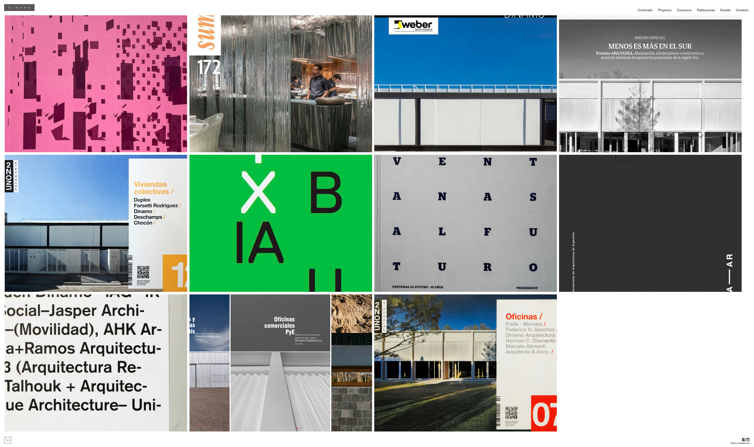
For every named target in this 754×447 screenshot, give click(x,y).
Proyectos (665, 10)
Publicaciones (706, 10)
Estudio (725, 10)
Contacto (742, 10)
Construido (645, 10)
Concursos (684, 10)
